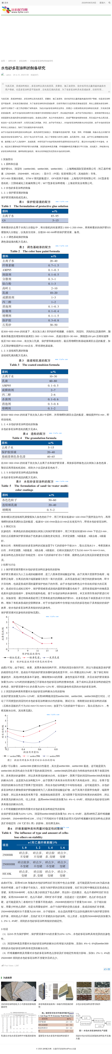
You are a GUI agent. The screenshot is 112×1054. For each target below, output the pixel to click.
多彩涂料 (23, 61)
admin (8, 75)
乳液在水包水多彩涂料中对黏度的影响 (18, 1036)
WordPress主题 (70, 1049)
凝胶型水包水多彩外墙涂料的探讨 (53, 1036)
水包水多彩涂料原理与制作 (88, 1004)
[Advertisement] (56, 38)
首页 (3, 61)
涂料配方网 (46, 1049)
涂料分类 (12, 61)
